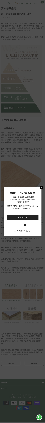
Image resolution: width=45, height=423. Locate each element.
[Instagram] (25, 225)
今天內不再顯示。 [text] (24, 231)
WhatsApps (22, 217)
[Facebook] (20, 225)
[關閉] (41, 187)
